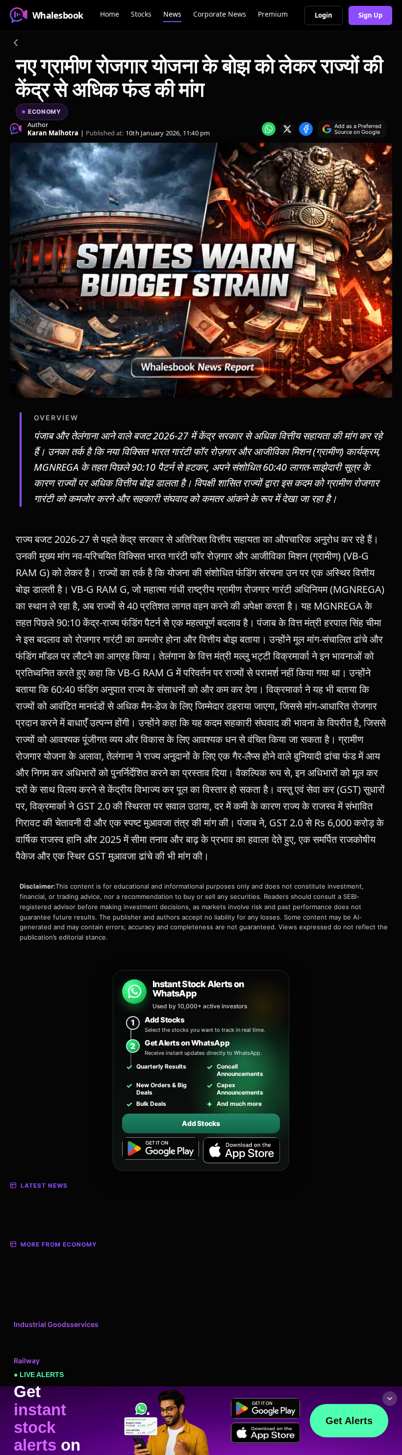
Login (323, 15)
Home (109, 14)
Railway (27, 1360)
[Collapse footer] (389, 1398)
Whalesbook (57, 15)
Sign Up (370, 15)
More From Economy (59, 1244)
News (172, 14)
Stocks (141, 14)
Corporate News (219, 14)
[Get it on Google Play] (160, 1150)
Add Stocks (201, 1123)
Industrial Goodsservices (56, 1324)
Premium (273, 14)
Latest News (44, 1185)
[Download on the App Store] (241, 1150)
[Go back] (16, 44)
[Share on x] (287, 129)
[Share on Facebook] (306, 129)
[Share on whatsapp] (269, 129)
